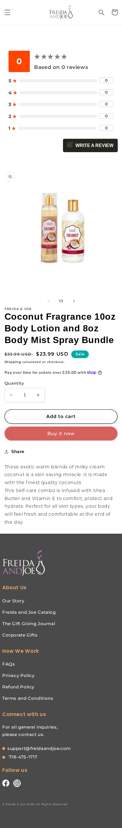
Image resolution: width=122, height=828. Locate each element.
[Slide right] (74, 301)
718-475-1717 (22, 757)
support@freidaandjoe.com (39, 748)
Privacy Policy (18, 675)
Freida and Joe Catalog (29, 612)
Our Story (13, 600)
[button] (7, 12)
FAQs (8, 664)
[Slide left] (48, 301)
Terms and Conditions (27, 698)
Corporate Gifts (19, 635)
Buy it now (61, 433)
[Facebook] (5, 783)
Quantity (14, 383)
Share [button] (17, 451)
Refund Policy (18, 687)
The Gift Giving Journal (28, 623)
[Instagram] (17, 783)
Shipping (13, 362)
